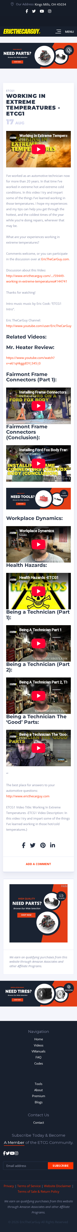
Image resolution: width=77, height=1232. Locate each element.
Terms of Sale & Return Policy (38, 1191)
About (38, 1090)
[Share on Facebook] (23, 845)
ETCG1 (10, 90)
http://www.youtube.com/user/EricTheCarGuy (38, 326)
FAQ (38, 1057)
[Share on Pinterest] (43, 845)
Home (38, 1039)
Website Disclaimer (57, 1186)
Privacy (9, 1186)
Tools (38, 1084)
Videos (38, 1045)
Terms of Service (29, 1186)
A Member (14, 1142)
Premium (38, 1096)
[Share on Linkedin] (52, 845)
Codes (38, 1063)
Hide (64, 886)
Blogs (39, 1102)
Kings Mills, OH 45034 (50, 4)
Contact (38, 1122)
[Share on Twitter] (33, 845)
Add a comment (38, 864)
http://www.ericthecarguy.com (27, 796)
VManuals (38, 1051)
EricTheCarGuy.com (55, 259)
